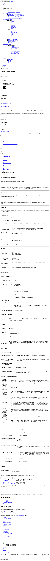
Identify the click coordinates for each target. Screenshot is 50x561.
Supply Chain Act (6, 522)
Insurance (13, 25)
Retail (12, 28)
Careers (4, 526)
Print (12, 34)
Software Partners (14, 36)
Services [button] (5, 38)
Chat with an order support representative (11, 503)
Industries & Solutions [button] (7, 19)
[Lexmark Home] (11, 1)
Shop (4, 56)
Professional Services (12, 42)
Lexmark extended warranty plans (15, 18)
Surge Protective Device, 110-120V (8, 483)
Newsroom (5, 531)
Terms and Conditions (7, 548)
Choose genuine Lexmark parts (14, 16)
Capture (12, 35)
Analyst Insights (6, 536)
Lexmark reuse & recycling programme (16, 15)
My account (10, 59)
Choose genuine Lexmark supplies (15, 14)
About (4, 525)
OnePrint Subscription (12, 39)
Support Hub (13, 46)
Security (12, 33)
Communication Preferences (9, 533)
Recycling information (7, 502)
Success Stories (6, 534)
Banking (12, 21)
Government (13, 22)
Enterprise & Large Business (14, 12)
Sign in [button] (4, 58)
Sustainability (6, 532)
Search (4, 6)
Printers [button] (4, 9)
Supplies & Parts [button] (6, 13)
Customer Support (7, 524)
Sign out (10, 62)
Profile (9, 60)
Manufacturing (14, 27)
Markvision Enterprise (15, 53)
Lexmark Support (20, 515)
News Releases (6, 519)
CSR (4, 521)
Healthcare (13, 23)
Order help (5, 500)
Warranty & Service (15, 48)
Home (4, 65)
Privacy (4, 547)
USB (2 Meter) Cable (5, 482)
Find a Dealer (6, 529)
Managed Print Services (13, 40)
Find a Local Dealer (5, 131)
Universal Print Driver (15, 52)
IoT (11, 31)
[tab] (26, 157)
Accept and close (4, 559)
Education (13, 26)
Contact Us (5, 528)
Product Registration (15, 47)
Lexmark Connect (7, 518)
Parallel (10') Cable (5, 480)
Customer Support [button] (7, 44)
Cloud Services (14, 32)
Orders (9, 61)
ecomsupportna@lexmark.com (9, 512)
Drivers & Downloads (15, 51)
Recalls (4, 550)
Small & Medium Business (13, 10)
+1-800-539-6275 (6, 511)
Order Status (5, 501)
